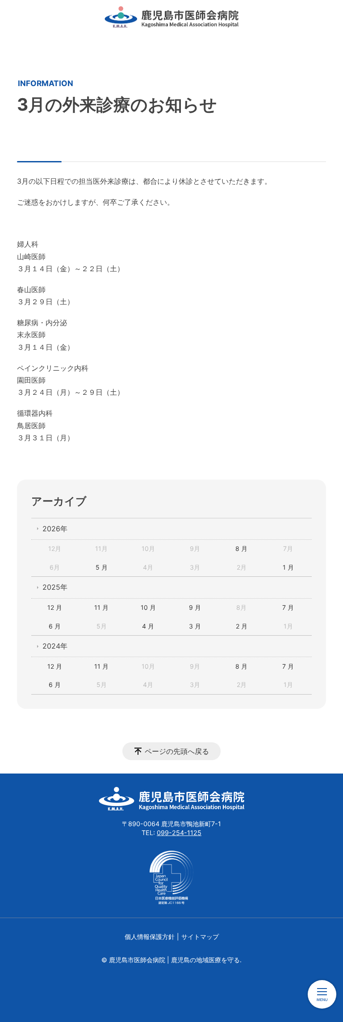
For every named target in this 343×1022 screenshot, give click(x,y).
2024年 (54, 645)
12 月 (54, 607)
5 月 (102, 567)
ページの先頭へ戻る (177, 751)
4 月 (148, 626)
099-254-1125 (179, 832)
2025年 (54, 587)
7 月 (288, 607)
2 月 (241, 626)
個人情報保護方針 (150, 936)
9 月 (195, 607)
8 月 (241, 548)
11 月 (101, 607)
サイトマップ (200, 936)
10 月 (148, 607)
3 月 (195, 626)
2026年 (54, 528)
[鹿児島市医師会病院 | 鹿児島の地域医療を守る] (171, 17)
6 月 (55, 626)
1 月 (288, 567)
